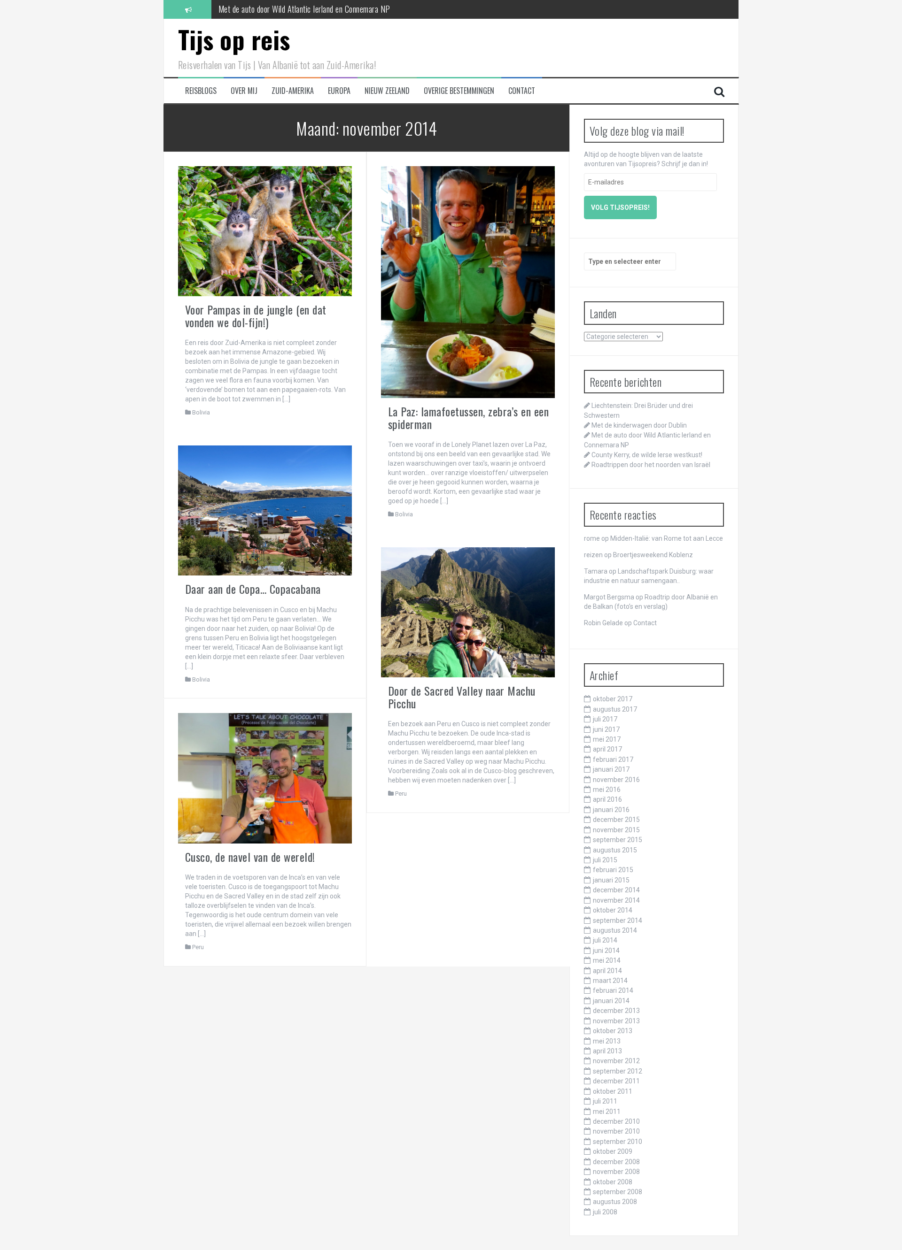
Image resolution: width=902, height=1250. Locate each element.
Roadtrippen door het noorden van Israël (650, 464)
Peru (401, 793)
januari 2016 (611, 809)
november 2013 (616, 1021)
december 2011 (616, 1081)
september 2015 (617, 840)
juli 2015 (605, 860)
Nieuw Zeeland (387, 90)
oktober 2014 (612, 910)
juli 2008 (605, 1212)
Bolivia (201, 412)
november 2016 (616, 779)
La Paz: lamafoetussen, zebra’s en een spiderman (468, 417)
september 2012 (617, 1071)
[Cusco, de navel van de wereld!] (265, 777)
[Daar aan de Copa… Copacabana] (265, 510)
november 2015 (616, 830)
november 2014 (616, 900)
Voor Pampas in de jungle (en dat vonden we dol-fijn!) (256, 315)
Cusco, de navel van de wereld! (250, 856)
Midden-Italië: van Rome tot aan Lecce (666, 538)
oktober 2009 (612, 1151)
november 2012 (616, 1061)
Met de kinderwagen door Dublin (639, 425)
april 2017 (607, 749)
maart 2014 (610, 980)
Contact (521, 90)
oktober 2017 (612, 699)
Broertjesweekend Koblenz (653, 555)
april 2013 (607, 1051)
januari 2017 (611, 769)
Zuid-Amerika (293, 90)
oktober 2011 (612, 1091)
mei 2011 (607, 1111)
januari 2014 (611, 1001)
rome (592, 538)
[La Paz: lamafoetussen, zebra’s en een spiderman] (468, 281)
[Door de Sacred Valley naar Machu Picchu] (468, 611)
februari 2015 (613, 870)
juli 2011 (605, 1101)
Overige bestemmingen (459, 90)
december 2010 (616, 1121)
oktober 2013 (612, 1031)
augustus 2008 (615, 1201)
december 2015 (616, 819)
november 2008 (616, 1171)
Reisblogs (201, 90)
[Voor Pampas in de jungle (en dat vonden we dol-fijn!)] (265, 230)
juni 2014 (606, 950)
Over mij (244, 90)
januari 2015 (611, 880)
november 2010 (616, 1131)
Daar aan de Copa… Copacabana (253, 588)
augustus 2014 (615, 930)
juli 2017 (605, 719)
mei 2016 (607, 789)
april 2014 (607, 970)
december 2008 (616, 1162)
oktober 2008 (612, 1182)
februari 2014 (613, 990)
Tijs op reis (234, 39)
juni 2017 (606, 729)
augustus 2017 (615, 709)
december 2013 (616, 1010)
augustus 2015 (615, 850)
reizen (593, 555)
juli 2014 (605, 940)
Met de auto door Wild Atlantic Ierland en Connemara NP (304, 6)
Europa (339, 90)
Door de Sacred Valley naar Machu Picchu (462, 696)
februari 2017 (613, 759)
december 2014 (616, 890)
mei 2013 (607, 1041)
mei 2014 (607, 960)
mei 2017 (607, 739)
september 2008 (617, 1192)
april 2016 (607, 799)
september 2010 (617, 1141)
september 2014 (617, 920)
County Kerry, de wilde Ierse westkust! (646, 455)
